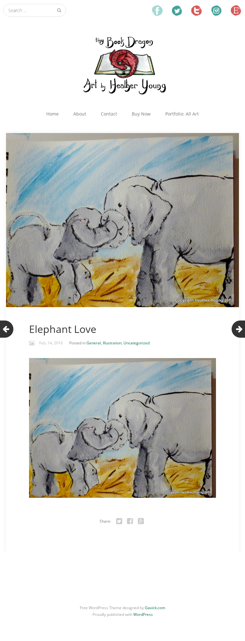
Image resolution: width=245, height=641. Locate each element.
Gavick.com (155, 607)
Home (52, 114)
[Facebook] (130, 521)
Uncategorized (136, 343)
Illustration (112, 343)
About (79, 114)
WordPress (143, 614)
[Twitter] (119, 521)
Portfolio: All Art (182, 114)
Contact (109, 114)
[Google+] (141, 521)
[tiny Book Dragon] (122, 64)
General (93, 343)
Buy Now (141, 114)
